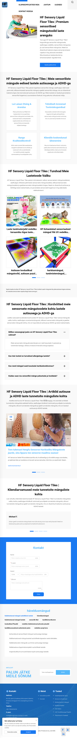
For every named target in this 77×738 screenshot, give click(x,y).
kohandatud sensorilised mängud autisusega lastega (28, 634)
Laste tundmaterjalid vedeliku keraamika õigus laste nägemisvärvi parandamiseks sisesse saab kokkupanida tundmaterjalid (22, 231)
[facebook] (63, 730)
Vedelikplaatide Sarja (61, 696)
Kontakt (42, 699)
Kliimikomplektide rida (29, 4)
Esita (38, 594)
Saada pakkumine (50, 65)
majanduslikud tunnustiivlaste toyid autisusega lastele (28, 651)
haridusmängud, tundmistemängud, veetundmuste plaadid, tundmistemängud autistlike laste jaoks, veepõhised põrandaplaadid (55, 272)
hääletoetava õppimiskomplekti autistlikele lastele (27, 647)
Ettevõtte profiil (45, 696)
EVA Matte (58, 709)
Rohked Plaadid (59, 705)
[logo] (5, 4)
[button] (34, 277)
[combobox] (15, 574)
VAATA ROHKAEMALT (14, 466)
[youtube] (68, 730)
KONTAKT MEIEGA (26, 11)
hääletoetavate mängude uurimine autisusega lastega (28, 643)
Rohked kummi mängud (62, 702)
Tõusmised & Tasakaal (61, 715)
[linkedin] (63, 734)
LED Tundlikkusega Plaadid (63, 712)
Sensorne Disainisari (61, 699)
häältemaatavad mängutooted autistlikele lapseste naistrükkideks (33, 638)
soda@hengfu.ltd (11, 717)
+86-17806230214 (11, 709)
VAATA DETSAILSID (21, 211)
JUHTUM (47, 4)
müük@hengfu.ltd (11, 715)
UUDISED (58, 4)
